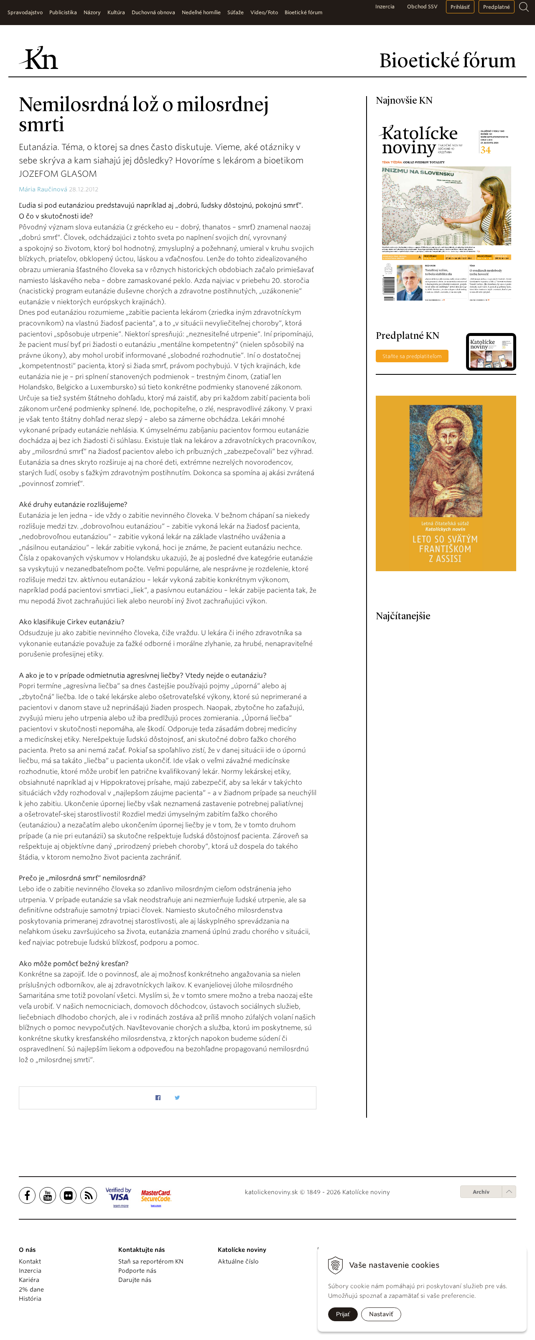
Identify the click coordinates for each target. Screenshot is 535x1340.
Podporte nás (137, 1270)
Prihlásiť (460, 7)
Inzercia (385, 6)
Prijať (343, 1314)
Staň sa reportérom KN (150, 1261)
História (30, 1298)
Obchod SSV (422, 6)
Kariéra (29, 1279)
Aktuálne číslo (238, 1261)
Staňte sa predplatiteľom (412, 356)
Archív (481, 1192)
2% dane (31, 1289)
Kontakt (30, 1261)
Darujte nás (134, 1279)
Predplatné (496, 7)
